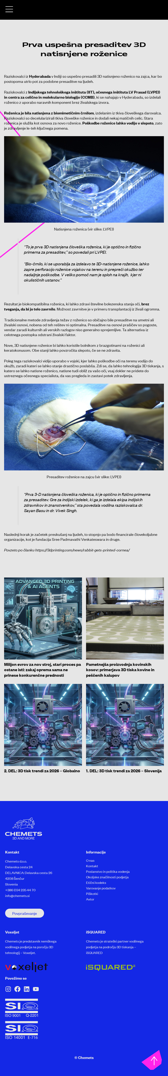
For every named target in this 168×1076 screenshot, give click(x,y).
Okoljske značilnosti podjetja (107, 877)
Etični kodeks (96, 882)
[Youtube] (36, 989)
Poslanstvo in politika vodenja (108, 871)
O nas (90, 860)
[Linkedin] (27, 989)
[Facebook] (17, 989)
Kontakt (92, 866)
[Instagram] (8, 989)
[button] (24, 913)
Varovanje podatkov (101, 888)
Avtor (90, 899)
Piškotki (92, 893)
